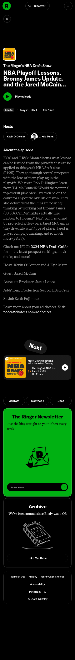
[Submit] (64, 487)
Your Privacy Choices (52, 576)
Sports (8, 109)
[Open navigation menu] (68, 6)
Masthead (37, 401)
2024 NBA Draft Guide (49, 246)
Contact (14, 401)
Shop (61, 401)
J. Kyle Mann (46, 136)
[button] (37, 6)
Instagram (35, 591)
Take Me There (37, 558)
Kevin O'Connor (16, 136)
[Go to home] (6, 6)
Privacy (33, 576)
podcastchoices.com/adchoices (27, 312)
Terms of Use (18, 576)
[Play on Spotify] (7, 19)
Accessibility (37, 584)
